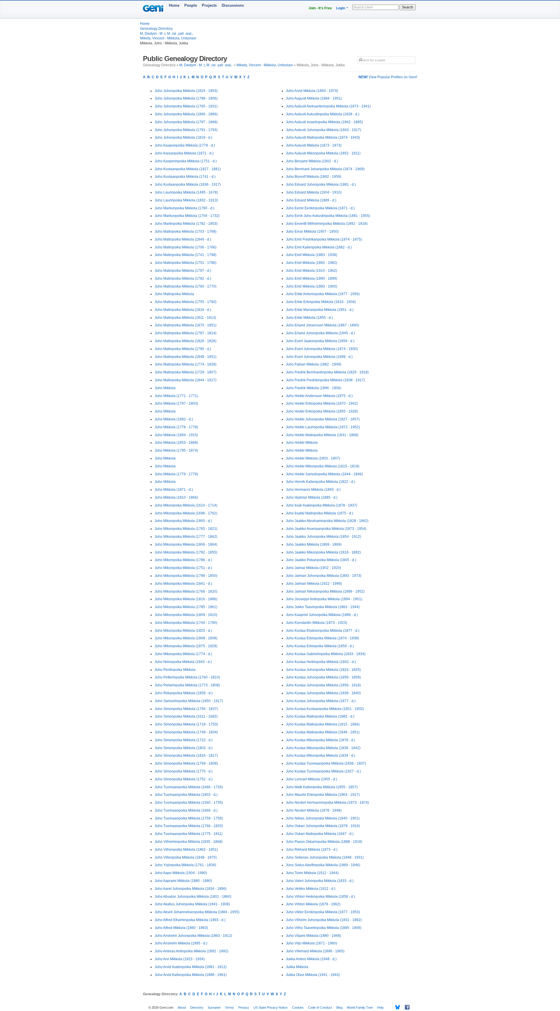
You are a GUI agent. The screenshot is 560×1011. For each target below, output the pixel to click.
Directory (196, 1007)
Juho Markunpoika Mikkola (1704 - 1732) (187, 216)
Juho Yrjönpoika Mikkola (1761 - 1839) (185, 865)
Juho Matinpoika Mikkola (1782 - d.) (183, 278)
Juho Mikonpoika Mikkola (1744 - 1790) (186, 623)
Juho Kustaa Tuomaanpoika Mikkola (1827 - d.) (323, 771)
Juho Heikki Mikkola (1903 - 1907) (313, 458)
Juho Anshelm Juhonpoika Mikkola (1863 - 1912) (193, 936)
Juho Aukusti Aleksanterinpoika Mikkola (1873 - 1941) (328, 106)
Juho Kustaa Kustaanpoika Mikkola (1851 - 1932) (325, 709)
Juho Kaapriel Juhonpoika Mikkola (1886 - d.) (322, 615)
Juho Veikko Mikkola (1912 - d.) (310, 889)
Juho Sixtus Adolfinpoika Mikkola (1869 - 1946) (323, 865)
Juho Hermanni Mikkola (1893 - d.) (313, 490)
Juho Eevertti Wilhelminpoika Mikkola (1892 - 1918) (327, 224)
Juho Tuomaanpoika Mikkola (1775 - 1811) (189, 834)
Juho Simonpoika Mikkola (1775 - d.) (184, 771)
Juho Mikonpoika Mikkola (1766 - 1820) (186, 591)
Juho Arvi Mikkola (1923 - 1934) (180, 959)
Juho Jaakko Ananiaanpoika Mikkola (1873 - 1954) (326, 529)
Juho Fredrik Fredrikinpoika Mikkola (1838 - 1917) (325, 380)
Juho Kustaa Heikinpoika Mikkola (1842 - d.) (321, 662)
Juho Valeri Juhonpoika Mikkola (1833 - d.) (320, 881)
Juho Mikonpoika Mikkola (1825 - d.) (183, 631)
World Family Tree (360, 1007)
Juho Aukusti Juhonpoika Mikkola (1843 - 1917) (323, 130)
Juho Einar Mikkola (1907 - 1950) (312, 231)
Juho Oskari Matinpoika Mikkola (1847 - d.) (320, 834)
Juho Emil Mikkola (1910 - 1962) (311, 271)
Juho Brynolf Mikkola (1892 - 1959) (313, 177)
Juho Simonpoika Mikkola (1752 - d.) (184, 779)
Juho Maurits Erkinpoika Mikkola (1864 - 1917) (323, 795)
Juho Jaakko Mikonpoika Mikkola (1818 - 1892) (323, 552)
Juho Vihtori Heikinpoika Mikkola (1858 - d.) (320, 897)
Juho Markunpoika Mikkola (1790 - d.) (184, 208)
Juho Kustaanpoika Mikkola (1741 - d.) (185, 177)
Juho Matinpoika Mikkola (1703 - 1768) (185, 231)
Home (174, 5)
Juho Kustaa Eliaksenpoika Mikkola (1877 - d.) (322, 631)
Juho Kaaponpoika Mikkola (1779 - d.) (185, 145)
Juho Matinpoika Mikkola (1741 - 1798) (185, 255)
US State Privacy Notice (270, 1007)
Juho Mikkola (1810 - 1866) (176, 497)
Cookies (298, 1007)
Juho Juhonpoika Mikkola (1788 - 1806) (186, 98)
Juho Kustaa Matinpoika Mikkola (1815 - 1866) (323, 724)
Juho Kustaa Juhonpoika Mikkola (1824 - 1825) (323, 670)
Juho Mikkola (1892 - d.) (174, 419)
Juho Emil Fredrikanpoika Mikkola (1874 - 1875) (324, 239)
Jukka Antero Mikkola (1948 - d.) (311, 959)
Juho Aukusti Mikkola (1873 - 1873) (314, 145)
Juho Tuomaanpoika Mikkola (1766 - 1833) (189, 826)
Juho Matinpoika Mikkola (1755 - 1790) (185, 302)
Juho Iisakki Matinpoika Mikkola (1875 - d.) (319, 513)
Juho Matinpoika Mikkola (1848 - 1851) (185, 357)
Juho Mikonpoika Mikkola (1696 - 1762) (186, 513)
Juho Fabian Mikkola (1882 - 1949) (313, 364)
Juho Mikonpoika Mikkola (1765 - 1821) (186, 529)
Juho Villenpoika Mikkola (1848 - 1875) (186, 857)
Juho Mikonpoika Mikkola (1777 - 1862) (186, 537)
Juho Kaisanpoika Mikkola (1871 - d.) (184, 153)
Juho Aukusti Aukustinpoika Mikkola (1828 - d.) (322, 114)
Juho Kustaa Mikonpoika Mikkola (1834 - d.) (320, 756)
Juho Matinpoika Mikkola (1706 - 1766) (185, 247)
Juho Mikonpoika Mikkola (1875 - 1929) (186, 646)
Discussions (233, 5)
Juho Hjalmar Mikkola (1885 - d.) (311, 497)
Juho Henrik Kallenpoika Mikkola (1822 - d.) (320, 482)
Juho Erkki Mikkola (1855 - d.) (309, 318)
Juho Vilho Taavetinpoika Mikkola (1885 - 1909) (323, 928)
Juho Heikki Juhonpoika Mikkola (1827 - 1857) (323, 419)
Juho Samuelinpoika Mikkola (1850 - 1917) (189, 701)
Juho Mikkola (165, 388)
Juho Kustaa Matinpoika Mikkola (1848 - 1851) (323, 732)
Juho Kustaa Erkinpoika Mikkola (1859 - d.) (320, 646)
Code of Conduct (320, 1007)
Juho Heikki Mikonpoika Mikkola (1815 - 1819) (322, 466)
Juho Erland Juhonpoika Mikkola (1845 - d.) (320, 333)
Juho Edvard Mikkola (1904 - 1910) (314, 192)
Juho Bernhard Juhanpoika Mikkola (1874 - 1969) (325, 169)
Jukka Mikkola (297, 967)
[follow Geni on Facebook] (405, 1007)
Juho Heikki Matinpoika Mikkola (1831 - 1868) (322, 435)
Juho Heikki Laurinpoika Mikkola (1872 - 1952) (323, 427)
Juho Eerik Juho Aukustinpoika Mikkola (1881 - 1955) (328, 216)
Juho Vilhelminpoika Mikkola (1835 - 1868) (189, 842)
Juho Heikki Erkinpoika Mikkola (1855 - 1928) (322, 411)
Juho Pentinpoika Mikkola (175, 670)
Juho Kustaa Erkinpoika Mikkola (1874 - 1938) (322, 638)
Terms (229, 1007)
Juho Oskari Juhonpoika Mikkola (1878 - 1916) (323, 826)
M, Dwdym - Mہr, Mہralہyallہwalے (166, 34)
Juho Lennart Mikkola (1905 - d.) (311, 779)
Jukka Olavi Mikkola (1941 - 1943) (313, 975)
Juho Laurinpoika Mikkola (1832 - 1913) (186, 200)
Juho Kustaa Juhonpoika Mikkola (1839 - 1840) (323, 693)
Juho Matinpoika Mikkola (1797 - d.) (183, 271)
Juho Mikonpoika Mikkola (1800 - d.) (183, 521)
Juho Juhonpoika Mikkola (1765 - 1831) (186, 106)
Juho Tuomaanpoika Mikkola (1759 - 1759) (189, 818)
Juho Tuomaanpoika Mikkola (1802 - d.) (186, 795)
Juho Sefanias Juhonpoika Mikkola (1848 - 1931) (325, 857)
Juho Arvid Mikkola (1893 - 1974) (312, 91)
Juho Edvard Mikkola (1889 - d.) (311, 200)
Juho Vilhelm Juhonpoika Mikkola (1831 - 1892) (324, 920)
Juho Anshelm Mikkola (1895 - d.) (181, 943)
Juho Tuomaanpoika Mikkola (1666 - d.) (186, 810)
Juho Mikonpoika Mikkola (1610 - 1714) (186, 505)
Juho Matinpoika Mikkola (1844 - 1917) (185, 380)
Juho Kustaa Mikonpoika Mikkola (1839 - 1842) (323, 748)
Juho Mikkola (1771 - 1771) (176, 396)
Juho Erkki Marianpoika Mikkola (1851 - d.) (320, 310)
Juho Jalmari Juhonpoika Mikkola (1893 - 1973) (323, 576)
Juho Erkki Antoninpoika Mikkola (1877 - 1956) (323, 294)
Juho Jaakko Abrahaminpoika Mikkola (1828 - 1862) (327, 521)
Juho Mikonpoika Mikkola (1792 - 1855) (186, 552)
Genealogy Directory (156, 29)
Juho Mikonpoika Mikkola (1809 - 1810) (186, 615)
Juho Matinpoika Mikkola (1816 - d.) (183, 310)
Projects (209, 5)
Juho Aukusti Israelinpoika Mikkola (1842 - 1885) (324, 122)
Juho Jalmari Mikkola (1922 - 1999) (314, 584)
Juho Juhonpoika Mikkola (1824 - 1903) (186, 91)
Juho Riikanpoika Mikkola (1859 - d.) (184, 693)
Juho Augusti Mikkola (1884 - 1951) (314, 98)
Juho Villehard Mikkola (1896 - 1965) (315, 951)
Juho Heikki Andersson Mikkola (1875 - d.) (319, 396)
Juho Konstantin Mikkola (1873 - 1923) (316, 623)
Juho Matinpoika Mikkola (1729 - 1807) (185, 372)
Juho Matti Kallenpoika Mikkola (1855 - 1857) (322, 787)
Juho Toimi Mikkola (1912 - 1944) (312, 873)
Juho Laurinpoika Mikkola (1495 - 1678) (186, 192)
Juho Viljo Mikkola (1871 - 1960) (311, 943)
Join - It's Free (320, 8)
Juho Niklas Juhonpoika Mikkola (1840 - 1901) (323, 818)
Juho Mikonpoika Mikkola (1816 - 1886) (186, 599)
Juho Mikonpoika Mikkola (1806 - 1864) (186, 544)
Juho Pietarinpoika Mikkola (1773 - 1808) (187, 685)
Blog (339, 1007)
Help (380, 1007)
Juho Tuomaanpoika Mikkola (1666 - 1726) (189, 787)
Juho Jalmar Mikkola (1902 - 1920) (313, 568)
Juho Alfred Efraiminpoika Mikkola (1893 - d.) (190, 920)
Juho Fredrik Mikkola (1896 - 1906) (313, 388)
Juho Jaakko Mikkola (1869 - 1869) (314, 544)
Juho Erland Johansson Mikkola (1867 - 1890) (322, 325)
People (190, 5)
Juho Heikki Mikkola (302, 443)
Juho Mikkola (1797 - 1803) (176, 403)
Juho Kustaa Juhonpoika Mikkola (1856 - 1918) (323, 685)
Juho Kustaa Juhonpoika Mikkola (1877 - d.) (321, 701)
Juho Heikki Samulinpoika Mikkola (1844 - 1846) (324, 474)
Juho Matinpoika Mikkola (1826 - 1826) (185, 341)
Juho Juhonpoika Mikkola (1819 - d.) (183, 137)
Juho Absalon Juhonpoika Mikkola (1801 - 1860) (193, 897)
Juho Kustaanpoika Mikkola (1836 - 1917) (188, 184)
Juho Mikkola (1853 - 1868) (176, 443)
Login (340, 8)
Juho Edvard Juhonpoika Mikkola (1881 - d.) (321, 184)
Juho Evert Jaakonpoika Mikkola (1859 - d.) (320, 341)
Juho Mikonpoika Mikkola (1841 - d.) (183, 584)
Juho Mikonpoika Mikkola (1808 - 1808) (186, 638)
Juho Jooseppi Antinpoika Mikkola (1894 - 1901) (324, 599)
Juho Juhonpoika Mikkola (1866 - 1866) (186, 114)
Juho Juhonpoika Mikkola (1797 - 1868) (186, 122)
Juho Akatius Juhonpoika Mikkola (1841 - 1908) (192, 904)
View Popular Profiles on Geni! (387, 77)
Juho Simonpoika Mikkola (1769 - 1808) (186, 763)
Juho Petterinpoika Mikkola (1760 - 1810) (187, 677)
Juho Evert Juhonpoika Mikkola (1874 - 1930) (322, 349)
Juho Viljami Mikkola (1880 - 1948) (313, 936)
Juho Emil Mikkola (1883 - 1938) (311, 255)
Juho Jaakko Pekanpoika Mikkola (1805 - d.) (321, 560)
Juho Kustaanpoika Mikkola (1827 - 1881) (188, 169)
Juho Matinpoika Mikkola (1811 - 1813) (185, 318)
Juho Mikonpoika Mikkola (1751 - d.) (183, 568)
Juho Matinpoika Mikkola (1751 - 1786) (185, 263)
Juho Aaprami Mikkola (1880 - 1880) (183, 881)
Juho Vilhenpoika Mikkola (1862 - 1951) (186, 850)
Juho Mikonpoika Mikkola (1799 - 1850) (186, 576)
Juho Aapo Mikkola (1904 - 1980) (181, 873)
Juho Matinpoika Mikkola (174, 294)
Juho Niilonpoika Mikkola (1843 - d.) (183, 662)
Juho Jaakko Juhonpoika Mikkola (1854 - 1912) (323, 537)
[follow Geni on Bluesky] (396, 1007)
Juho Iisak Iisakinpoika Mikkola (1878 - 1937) (321, 505)
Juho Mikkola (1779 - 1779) (176, 474)
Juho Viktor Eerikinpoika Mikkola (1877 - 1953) (323, 912)
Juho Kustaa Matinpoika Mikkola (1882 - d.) (320, 716)
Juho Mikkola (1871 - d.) (174, 490)
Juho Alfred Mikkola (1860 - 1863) (181, 928)
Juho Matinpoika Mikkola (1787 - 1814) (185, 333)
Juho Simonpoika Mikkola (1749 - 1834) (186, 732)
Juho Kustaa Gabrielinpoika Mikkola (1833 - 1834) (325, 654)
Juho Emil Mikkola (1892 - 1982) (311, 263)
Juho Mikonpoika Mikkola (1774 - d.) (183, 654)
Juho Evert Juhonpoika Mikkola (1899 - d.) (319, 357)
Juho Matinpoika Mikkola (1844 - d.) (183, 239)
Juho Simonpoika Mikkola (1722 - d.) (184, 740)
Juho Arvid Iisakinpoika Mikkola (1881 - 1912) (191, 967)
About (182, 1007)
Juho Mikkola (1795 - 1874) (176, 450)
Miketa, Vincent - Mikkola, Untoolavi (168, 38)
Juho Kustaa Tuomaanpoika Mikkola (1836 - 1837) (326, 763)
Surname (214, 1007)
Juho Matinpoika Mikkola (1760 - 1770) (185, 286)
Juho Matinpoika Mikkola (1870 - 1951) (185, 325)
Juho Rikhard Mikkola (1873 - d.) (311, 850)
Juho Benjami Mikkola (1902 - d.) (312, 161)
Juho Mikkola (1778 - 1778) (176, 427)
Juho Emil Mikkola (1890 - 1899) (311, 278)
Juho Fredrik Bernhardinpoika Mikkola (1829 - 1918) (327, 372)
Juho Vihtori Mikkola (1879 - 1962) (313, 904)
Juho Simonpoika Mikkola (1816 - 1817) (186, 756)
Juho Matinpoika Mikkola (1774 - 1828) (185, 364)
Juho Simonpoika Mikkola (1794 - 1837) (186, 709)
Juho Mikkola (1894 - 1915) (176, 435)
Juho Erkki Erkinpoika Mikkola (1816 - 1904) (321, 302)
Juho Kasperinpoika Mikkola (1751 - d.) (186, 161)
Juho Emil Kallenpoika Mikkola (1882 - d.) (319, 247)
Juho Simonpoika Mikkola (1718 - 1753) (186, 724)
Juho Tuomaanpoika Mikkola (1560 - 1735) (189, 803)
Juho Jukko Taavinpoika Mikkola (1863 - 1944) (323, 607)
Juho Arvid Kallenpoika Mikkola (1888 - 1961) (191, 975)
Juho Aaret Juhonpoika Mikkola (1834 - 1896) (191, 889)
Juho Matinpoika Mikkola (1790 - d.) (183, 349)
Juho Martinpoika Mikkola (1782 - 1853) (186, 224)
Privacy (243, 1007)
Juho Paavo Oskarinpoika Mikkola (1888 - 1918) (324, 842)
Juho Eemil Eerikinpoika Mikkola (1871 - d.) (320, 208)
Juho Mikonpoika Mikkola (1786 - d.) (183, 560)
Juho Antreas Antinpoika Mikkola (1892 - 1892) (191, 951)
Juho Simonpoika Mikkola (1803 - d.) (184, 748)
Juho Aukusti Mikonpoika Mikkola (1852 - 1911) (323, 153)
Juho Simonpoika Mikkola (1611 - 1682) (186, 716)
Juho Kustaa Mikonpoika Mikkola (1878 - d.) (320, 740)
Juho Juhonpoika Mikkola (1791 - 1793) (186, 130)
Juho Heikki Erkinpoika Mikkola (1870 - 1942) (322, 403)
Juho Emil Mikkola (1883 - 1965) (311, 286)
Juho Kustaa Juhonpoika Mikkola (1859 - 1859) (323, 677)
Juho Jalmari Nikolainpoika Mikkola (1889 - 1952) (325, 591)
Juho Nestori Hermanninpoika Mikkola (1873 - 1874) (327, 803)
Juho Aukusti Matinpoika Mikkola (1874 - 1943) (323, 137)
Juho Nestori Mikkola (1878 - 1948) (314, 810)
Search (407, 7)
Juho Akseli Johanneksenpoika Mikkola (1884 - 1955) (197, 912)
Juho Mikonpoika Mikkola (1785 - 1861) (186, 607)
